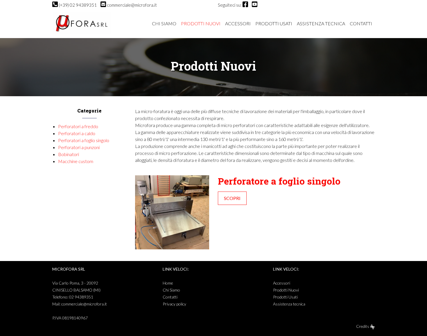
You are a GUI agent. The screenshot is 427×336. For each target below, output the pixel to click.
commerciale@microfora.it (84, 303)
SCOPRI (232, 198)
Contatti (361, 23)
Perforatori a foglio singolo (83, 140)
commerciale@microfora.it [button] (132, 5)
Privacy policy (174, 303)
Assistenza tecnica (321, 23)
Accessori (238, 23)
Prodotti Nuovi (200, 23)
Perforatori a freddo (78, 126)
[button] (245, 5)
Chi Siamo (164, 23)
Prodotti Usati (273, 23)
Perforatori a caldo (76, 133)
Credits (363, 326)
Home (168, 282)
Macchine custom (75, 161)
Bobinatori (68, 154)
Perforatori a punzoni (79, 147)
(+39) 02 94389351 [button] (78, 5)
